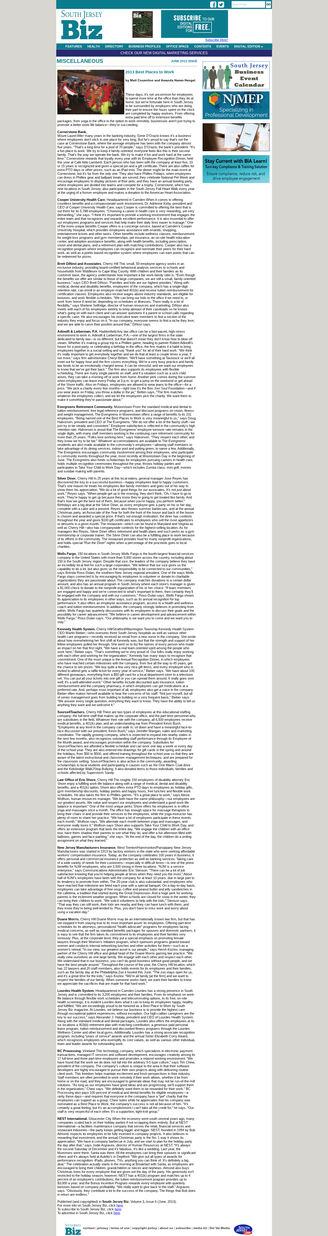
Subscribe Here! (216, 40)
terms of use (120, 1228)
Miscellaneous (80, 61)
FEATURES (73, 46)
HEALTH (93, 46)
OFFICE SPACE (177, 46)
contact (89, 1228)
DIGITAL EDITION (247, 46)
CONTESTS (202, 46)
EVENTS (222, 46)
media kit (200, 1228)
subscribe (183, 1228)
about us (166, 1228)
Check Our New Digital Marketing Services (164, 53)
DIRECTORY (114, 46)
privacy (102, 1228)
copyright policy (144, 1228)
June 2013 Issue (184, 61)
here (119, 1205)
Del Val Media (220, 1228)
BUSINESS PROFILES (145, 46)
